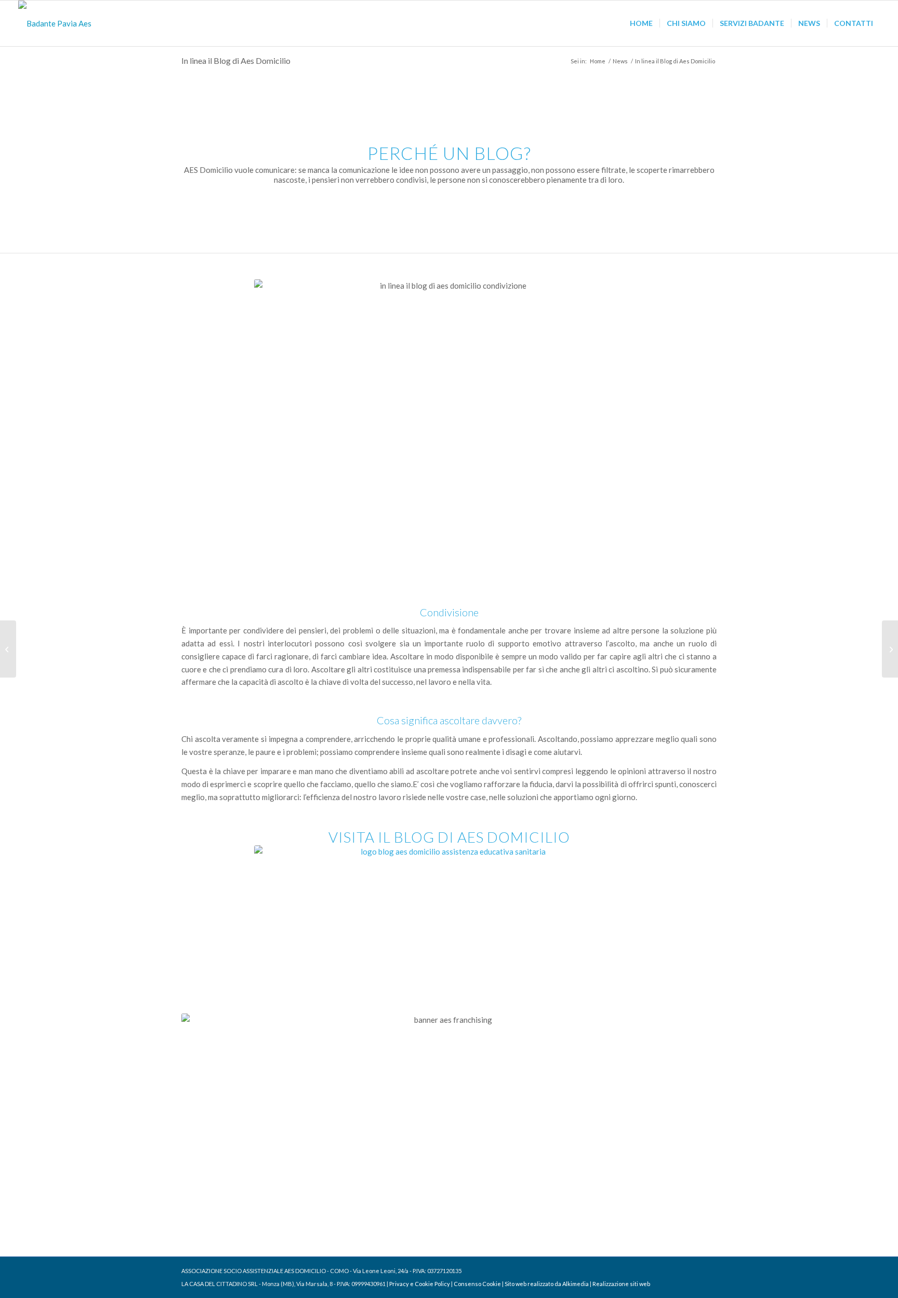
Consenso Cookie (477, 1283)
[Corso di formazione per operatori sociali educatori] (8, 649)
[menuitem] (641, 23)
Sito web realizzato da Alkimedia (547, 1283)
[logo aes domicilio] (54, 23)
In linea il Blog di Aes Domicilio (235, 60)
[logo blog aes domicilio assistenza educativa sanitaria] (449, 903)
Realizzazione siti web (621, 1283)
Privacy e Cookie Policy (419, 1283)
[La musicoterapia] (890, 649)
